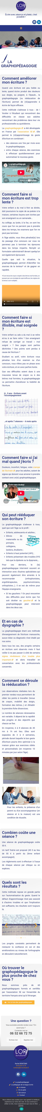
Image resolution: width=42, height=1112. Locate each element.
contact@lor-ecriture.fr (21, 1068)
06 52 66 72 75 (21, 1066)
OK (22, 1109)
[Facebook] (34, 22)
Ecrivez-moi (13, 1040)
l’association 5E (25, 131)
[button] (21, 28)
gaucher (27, 600)
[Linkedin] (39, 22)
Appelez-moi (28, 1040)
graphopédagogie (13, 128)
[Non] (39, 1105)
